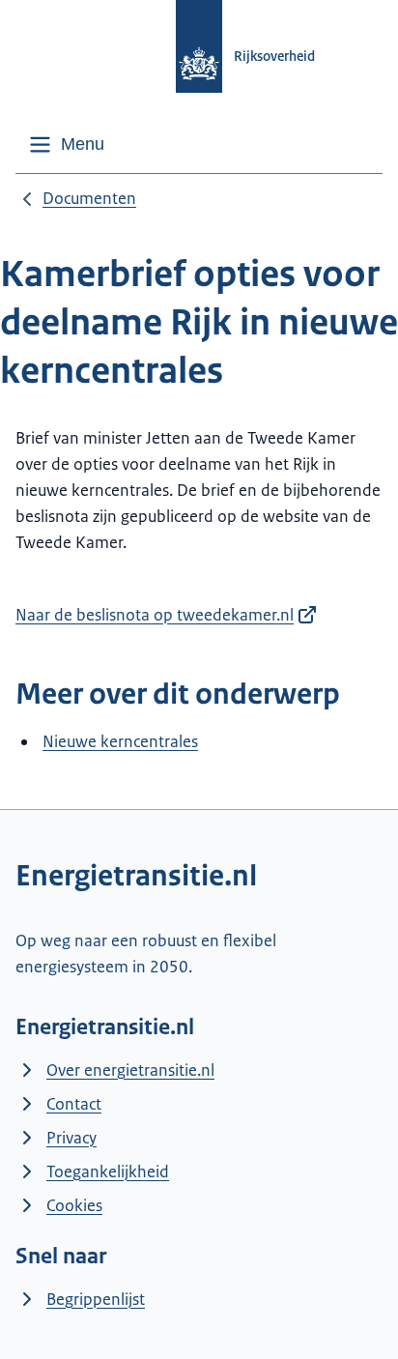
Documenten (89, 198)
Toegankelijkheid (107, 1171)
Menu (82, 144)
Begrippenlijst (95, 1299)
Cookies (74, 1205)
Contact (73, 1103)
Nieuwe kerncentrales (120, 741)
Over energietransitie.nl (130, 1070)
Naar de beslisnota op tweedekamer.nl (154, 614)
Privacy (71, 1137)
